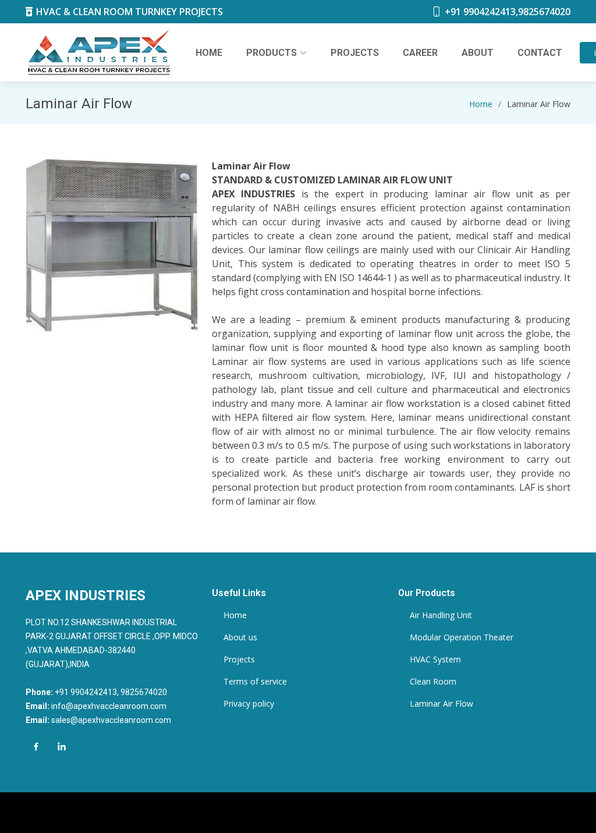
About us (240, 637)
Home (209, 52)
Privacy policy (249, 704)
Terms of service (255, 682)
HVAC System (435, 659)
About (478, 52)
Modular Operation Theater (461, 637)
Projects (355, 52)
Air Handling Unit (441, 615)
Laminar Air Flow (441, 704)
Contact (539, 52)
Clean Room (433, 682)
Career (420, 52)
